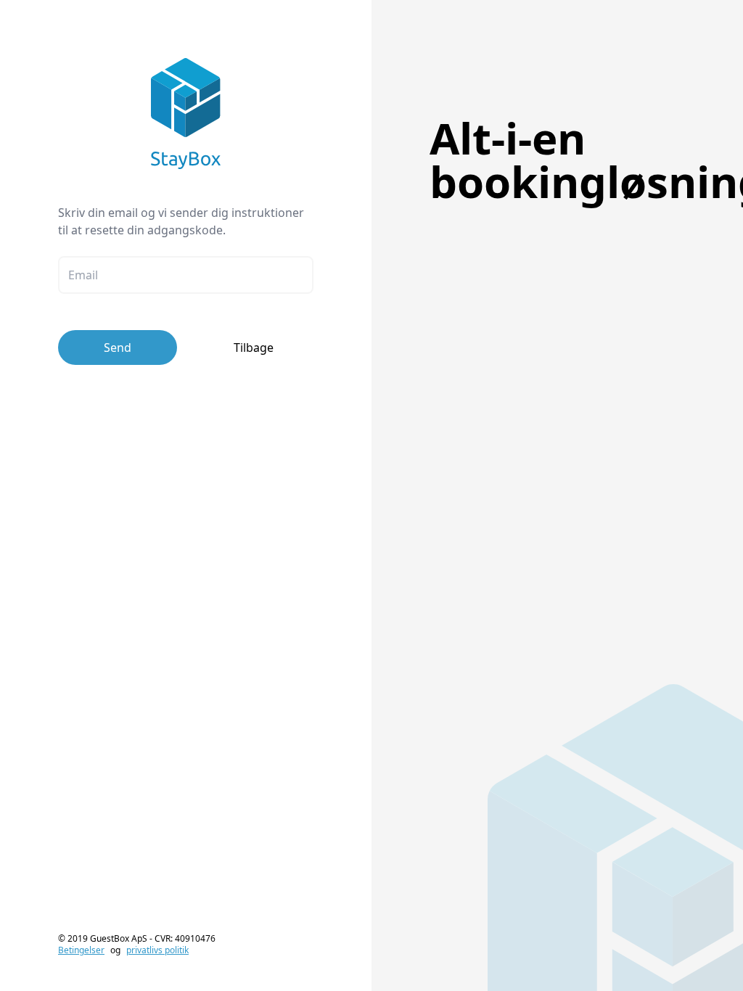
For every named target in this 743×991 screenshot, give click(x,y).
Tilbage (254, 347)
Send (117, 347)
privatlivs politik (157, 950)
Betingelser (81, 950)
